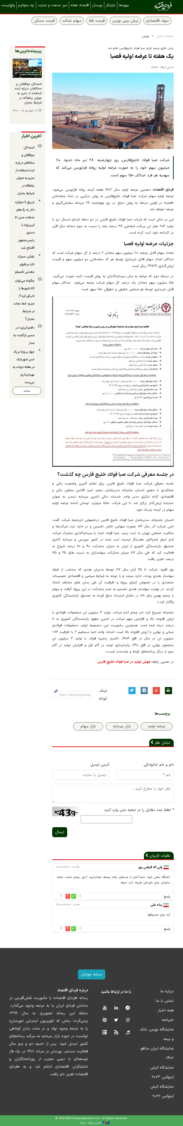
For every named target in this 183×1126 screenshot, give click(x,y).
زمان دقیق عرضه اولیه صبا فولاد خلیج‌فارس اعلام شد (140, 48)
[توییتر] (116, 1020)
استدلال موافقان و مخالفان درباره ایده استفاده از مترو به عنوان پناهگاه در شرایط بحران (28, 93)
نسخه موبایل (91, 974)
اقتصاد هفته (80, 5)
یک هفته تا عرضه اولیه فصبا (142, 56)
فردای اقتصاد (156, 6)
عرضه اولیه (156, 726)
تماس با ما (165, 1001)
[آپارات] (104, 1020)
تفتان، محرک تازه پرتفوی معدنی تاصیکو (25, 264)
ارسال (59, 832)
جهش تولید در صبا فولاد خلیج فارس (124, 661)
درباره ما (167, 991)
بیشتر (26, 390)
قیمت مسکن (44, 21)
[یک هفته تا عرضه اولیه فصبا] (113, 111)
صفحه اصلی (165, 36)
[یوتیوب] (104, 1008)
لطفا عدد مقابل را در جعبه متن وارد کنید (139, 810)
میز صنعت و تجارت (52, 5)
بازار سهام (88, 726)
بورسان (97, 5)
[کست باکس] (128, 1032)
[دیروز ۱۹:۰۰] (27, 68)
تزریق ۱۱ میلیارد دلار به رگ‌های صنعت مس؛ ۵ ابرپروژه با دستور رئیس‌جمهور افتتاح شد (25, 225)
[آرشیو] (104, 1032)
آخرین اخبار (31, 136)
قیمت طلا (97, 21)
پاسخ (167, 896)
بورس (145, 36)
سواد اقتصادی (157, 21)
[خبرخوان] (116, 1032)
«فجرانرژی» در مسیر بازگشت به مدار (24, 335)
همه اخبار (166, 1010)
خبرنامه (168, 1020)
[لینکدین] (116, 1008)
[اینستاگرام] (128, 1020)
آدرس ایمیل (99, 765)
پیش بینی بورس (125, 21)
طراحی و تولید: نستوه (91, 1123)
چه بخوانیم (26, 5)
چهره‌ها (124, 5)
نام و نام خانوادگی (159, 765)
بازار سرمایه (122, 726)
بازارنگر (111, 5)
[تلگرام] (128, 1008)
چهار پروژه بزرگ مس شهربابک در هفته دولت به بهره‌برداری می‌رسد (24, 367)
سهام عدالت (71, 21)
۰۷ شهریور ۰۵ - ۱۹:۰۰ (25, 111)
